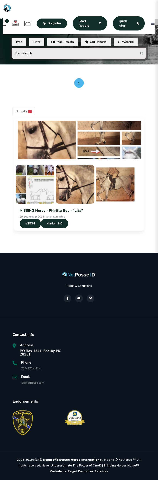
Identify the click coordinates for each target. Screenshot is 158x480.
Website (128, 42)
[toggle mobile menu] (152, 23)
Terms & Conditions (79, 286)
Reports (23, 111)
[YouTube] (79, 298)
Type (19, 42)
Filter (36, 42)
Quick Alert (123, 23)
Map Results (65, 42)
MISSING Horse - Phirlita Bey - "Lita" (51, 210)
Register (54, 23)
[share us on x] (90, 298)
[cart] (4, 23)
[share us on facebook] (67, 298)
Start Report (84, 23)
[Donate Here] (15, 23)
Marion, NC (54, 223)
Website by (79, 471)
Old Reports (98, 42)
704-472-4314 (31, 368)
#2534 (30, 223)
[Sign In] (27, 23)
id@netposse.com (32, 383)
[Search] (141, 53)
